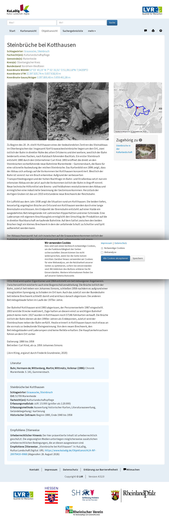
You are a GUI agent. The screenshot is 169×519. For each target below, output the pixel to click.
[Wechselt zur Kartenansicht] (138, 107)
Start (12, 31)
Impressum (51, 469)
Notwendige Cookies (114, 248)
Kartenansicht (28, 31)
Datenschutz (70, 469)
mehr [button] (91, 31)
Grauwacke (30, 51)
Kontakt (34, 469)
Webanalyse (110, 252)
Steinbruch (43, 51)
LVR (81, 476)
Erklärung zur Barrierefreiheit (101, 469)
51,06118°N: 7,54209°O (75, 70)
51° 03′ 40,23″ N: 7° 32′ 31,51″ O (46, 70)
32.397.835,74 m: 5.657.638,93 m (43, 73)
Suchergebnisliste (73, 31)
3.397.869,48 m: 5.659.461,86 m (53, 77)
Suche (112, 22)
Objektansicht (50, 31)
